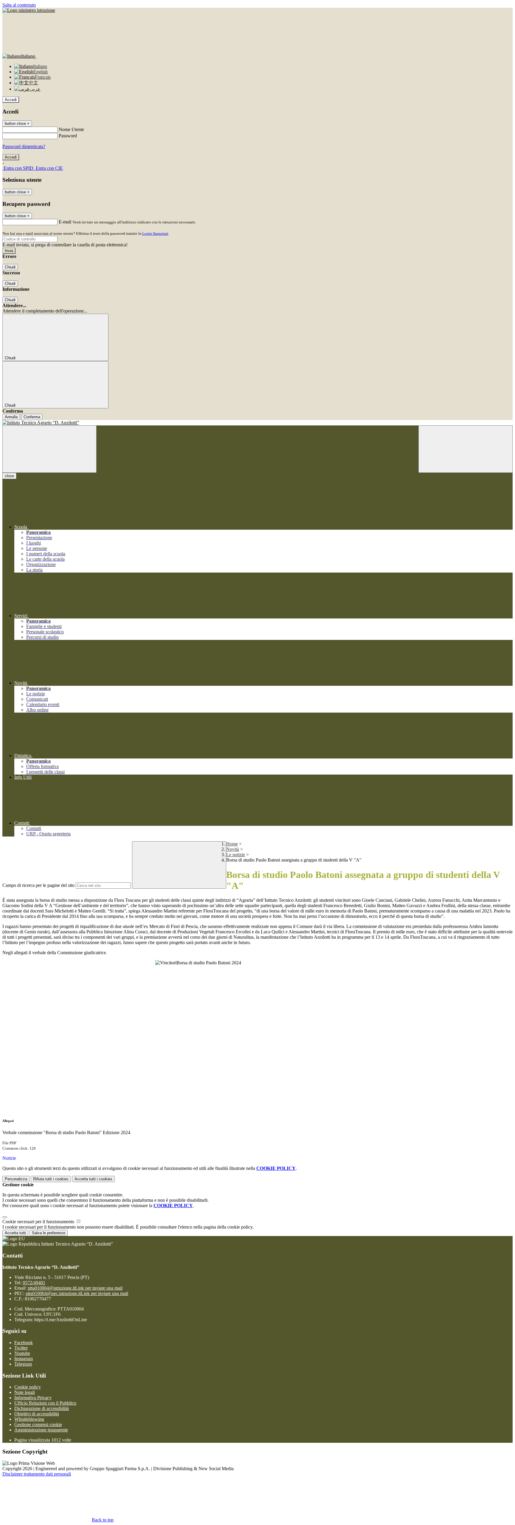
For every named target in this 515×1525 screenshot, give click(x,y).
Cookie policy (27, 1386)
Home (232, 843)
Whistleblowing (29, 1419)
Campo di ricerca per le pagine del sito (38, 885)
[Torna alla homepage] (257, 422)
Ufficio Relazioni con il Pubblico (45, 1403)
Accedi (11, 99)
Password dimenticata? (23, 146)
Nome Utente (71, 129)
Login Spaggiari (155, 233)
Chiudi (10, 267)
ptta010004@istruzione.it (75, 1288)
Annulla (11, 417)
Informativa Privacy (33, 1397)
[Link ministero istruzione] (28, 10)
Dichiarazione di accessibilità (41, 1408)
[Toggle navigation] (49, 449)
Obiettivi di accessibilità (36, 1413)
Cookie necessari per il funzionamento (38, 1221)
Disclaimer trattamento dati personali (36, 1473)
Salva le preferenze (48, 1233)
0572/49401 (34, 1282)
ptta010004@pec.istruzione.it (77, 1293)
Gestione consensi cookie (38, 1424)
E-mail (65, 221)
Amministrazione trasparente (41, 1429)
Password (68, 135)
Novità (232, 849)
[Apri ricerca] (465, 449)
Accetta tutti (93, 1179)
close (9, 476)
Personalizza (16, 1179)
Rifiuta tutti (51, 1179)
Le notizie (235, 854)
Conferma (32, 417)
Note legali (24, 1392)
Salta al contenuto (19, 4)
